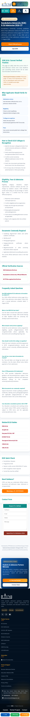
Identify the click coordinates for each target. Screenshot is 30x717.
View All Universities (7, 660)
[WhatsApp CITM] (6, 614)
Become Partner (16, 580)
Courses (5, 710)
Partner (25, 714)
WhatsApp (15, 714)
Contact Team (16, 584)
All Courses (4, 623)
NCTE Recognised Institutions (12, 279)
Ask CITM (15, 48)
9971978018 (26, 5)
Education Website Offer (7, 672)
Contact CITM (4, 676)
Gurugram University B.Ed (9, 440)
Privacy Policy (4, 682)
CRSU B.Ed (5, 444)
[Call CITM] (2, 614)
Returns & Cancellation (7, 679)
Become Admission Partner (8, 669)
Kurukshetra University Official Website (15, 274)
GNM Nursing (4, 647)
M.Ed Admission (5, 633)
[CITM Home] (6, 4)
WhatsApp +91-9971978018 (15, 491)
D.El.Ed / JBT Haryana (6, 630)
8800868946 (20, 5)
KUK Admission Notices (10, 270)
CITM (12, 706)
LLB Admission (5, 650)
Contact (24, 710)
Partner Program (15, 710)
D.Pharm (3, 643)
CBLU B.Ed (5, 447)
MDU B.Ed (5, 426)
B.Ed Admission (5, 627)
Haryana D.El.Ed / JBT (8, 433)
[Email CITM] (9, 614)
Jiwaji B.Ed (5, 429)
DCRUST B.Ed (6, 437)
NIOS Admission (5, 640)
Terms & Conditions (6, 686)
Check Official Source (15, 44)
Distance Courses (5, 637)
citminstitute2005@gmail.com (11, 698)
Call (6, 714)
